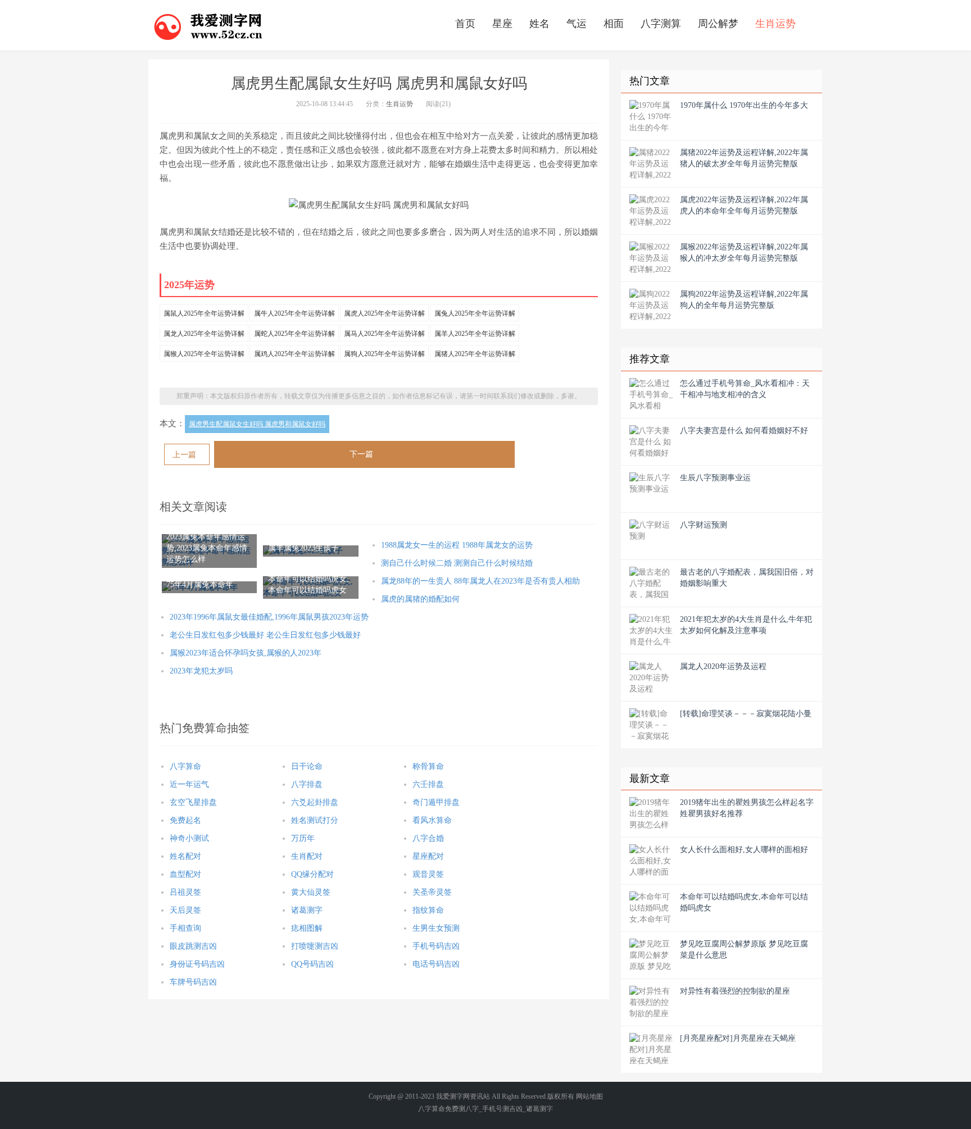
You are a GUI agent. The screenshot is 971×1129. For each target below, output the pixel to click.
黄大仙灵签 (310, 892)
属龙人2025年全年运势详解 (204, 334)
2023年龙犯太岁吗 (201, 671)
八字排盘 (307, 784)
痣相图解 (307, 928)
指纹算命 (428, 910)
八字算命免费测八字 (448, 1109)
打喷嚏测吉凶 (314, 946)
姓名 (539, 23)
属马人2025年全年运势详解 (384, 334)
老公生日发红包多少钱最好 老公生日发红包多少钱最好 (265, 635)
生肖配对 (307, 856)
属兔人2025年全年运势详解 (474, 313)
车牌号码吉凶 (193, 982)
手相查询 (185, 928)
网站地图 (589, 1096)
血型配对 (185, 874)
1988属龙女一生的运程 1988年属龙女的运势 (457, 545)
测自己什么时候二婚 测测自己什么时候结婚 (457, 563)
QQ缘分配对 (312, 874)
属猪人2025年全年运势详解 (474, 354)
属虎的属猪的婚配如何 (420, 599)
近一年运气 (189, 784)
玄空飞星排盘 (193, 802)
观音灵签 (428, 874)
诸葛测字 (307, 910)
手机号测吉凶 (502, 1109)
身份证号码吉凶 (197, 964)
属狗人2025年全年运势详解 (384, 354)
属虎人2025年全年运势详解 (384, 313)
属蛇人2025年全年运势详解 (294, 334)
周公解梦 (718, 23)
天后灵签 (185, 910)
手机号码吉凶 (436, 946)
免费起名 (185, 820)
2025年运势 (189, 284)
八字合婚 (428, 838)
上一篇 (184, 454)
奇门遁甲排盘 (436, 802)
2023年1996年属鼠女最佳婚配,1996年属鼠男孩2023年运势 (269, 617)
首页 (465, 23)
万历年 (303, 838)
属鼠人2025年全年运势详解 (204, 313)
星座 (502, 23)
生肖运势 (775, 23)
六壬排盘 (428, 784)
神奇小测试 (189, 838)
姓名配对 (185, 856)
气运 (576, 23)
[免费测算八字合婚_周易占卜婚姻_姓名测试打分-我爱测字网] (208, 25)
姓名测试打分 (314, 820)
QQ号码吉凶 (312, 964)
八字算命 (185, 766)
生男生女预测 (436, 928)
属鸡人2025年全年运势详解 (294, 354)
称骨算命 (428, 766)
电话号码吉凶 (436, 964)
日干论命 (307, 766)
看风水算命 (432, 820)
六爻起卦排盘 (314, 802)
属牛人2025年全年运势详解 (294, 313)
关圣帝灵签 (432, 892)
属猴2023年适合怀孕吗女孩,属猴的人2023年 (245, 653)
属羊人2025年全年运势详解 (474, 334)
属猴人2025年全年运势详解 (204, 354)
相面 (614, 23)
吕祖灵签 (185, 892)
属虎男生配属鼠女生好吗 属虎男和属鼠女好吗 (257, 424)
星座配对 (428, 856)
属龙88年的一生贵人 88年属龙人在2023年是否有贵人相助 (480, 581)
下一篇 (361, 454)
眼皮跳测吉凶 (193, 946)
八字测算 (661, 23)
